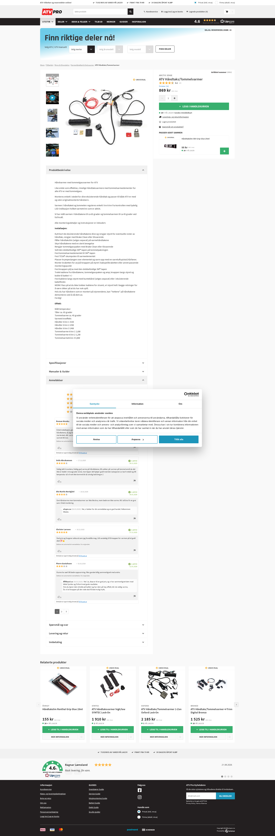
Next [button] (52, 155)
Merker (111, 21)
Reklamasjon (45, 807)
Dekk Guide (94, 807)
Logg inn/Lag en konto (173, 11)
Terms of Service (201, 803)
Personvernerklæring (49, 812)
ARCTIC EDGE (165, 75)
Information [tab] (137, 404)
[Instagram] (161, 797)
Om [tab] (180, 404)
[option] (52, 80)
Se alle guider (94, 812)
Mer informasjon (60, 737)
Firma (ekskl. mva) (227, 2)
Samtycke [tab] (95, 404)
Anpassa (135, 439)
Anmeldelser (56, 380)
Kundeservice (152, 11)
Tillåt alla (178, 439)
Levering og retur (58, 633)
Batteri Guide (94, 803)
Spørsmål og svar (58, 624)
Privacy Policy (190, 803)
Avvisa (96, 439)
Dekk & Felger (79, 21)
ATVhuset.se (83, 453)
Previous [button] (52, 75)
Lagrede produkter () (198, 11)
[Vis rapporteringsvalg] (134, 447)
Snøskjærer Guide (96, 789)
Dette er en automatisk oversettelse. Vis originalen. (73, 544)
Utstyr (46, 21)
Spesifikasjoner (57, 362)
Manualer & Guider (59, 371)
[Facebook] (161, 790)
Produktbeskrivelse (59, 170)
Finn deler (165, 48)
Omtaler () (164, 86)
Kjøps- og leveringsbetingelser (53, 793)
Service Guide (94, 793)
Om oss (43, 803)
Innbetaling (55, 642)
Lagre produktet (169, 121)
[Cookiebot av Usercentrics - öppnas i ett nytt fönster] (186, 394)
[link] (137, 769)
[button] (213, 21)
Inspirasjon (139, 21)
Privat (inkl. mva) (205, 2)
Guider (123, 21)
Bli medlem (225, 795)
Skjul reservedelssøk (217, 30)
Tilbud (98, 21)
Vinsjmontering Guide (98, 798)
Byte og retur (45, 798)
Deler (61, 21)
